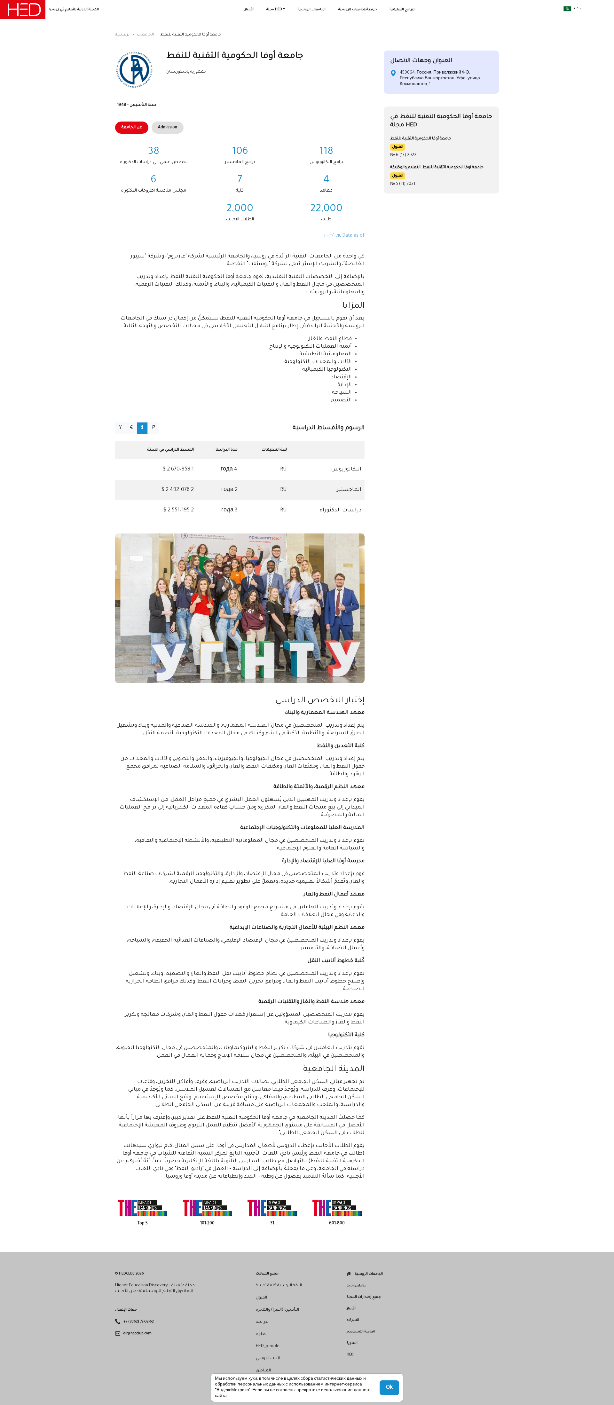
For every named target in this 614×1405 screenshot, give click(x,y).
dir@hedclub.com (137, 1333)
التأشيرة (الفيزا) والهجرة (277, 1310)
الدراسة (263, 1322)
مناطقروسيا (356, 1286)
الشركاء (353, 1320)
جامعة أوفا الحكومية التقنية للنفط (420, 139)
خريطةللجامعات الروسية (357, 10)
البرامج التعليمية (402, 10)
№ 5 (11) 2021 (402, 184)
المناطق (263, 1371)
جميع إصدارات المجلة (364, 1297)
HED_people (267, 1346)
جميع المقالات (267, 1274)
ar (575, 9)
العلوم (261, 1334)
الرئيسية (122, 35)
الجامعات (145, 35)
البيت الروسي (268, 1358)
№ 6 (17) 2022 (403, 155)
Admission (167, 127)
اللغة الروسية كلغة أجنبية (279, 1285)
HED (350, 1355)
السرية (352, 1343)
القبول (397, 147)
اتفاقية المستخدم (361, 1332)
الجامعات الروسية (312, 10)
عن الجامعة (132, 127)
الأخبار (249, 10)
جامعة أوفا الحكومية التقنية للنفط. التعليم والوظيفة (437, 167)
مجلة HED (274, 10)
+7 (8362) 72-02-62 (138, 1322)
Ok (389, 1388)
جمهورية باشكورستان (186, 72)
